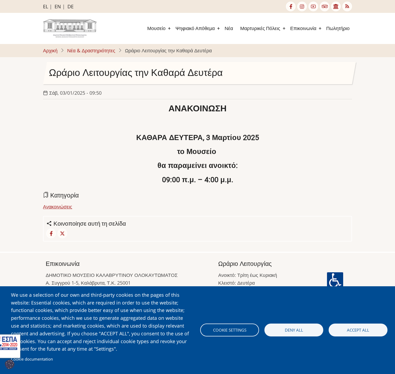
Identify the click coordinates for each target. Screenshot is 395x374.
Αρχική (50, 50)
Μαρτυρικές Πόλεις (260, 28)
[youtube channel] (313, 6)
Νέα (229, 28)
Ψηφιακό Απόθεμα (195, 28)
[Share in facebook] (51, 233)
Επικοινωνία (303, 28)
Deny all (294, 330)
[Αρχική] (70, 28)
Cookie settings (229, 330)
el (45, 6)
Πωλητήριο (338, 28)
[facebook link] (291, 6)
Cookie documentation (32, 359)
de (70, 6)
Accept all (358, 330)
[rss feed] (347, 6)
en (58, 6)
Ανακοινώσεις (57, 206)
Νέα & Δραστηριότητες (91, 50)
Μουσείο (156, 28)
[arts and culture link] (336, 6)
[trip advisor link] (324, 6)
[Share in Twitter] (62, 233)
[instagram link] (302, 6)
